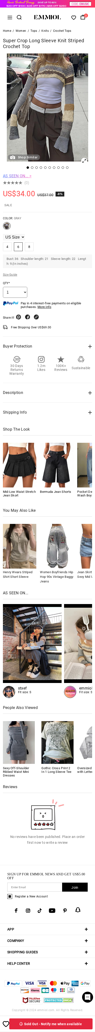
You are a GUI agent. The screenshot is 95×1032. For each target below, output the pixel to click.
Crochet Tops (62, 31)
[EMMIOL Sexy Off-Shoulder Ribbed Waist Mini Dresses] (19, 742)
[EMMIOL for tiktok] (39, 910)
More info (44, 307)
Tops (33, 31)
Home (7, 31)
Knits (45, 31)
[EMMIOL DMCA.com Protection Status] (59, 1003)
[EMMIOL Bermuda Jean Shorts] (57, 465)
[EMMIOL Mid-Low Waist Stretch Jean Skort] (20, 465)
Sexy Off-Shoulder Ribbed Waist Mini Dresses (16, 771)
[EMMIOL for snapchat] (78, 909)
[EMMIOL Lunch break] (32, 651)
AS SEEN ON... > (17, 176)
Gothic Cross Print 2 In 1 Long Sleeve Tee (56, 770)
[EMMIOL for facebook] (16, 910)
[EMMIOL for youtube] (52, 910)
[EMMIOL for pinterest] (65, 910)
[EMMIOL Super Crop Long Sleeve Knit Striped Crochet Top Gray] (7, 228)
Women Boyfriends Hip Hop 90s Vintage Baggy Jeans (56, 576)
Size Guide (10, 274)
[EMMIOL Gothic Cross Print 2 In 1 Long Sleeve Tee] (57, 742)
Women (21, 31)
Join (74, 887)
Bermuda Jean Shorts (55, 492)
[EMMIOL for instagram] (28, 910)
